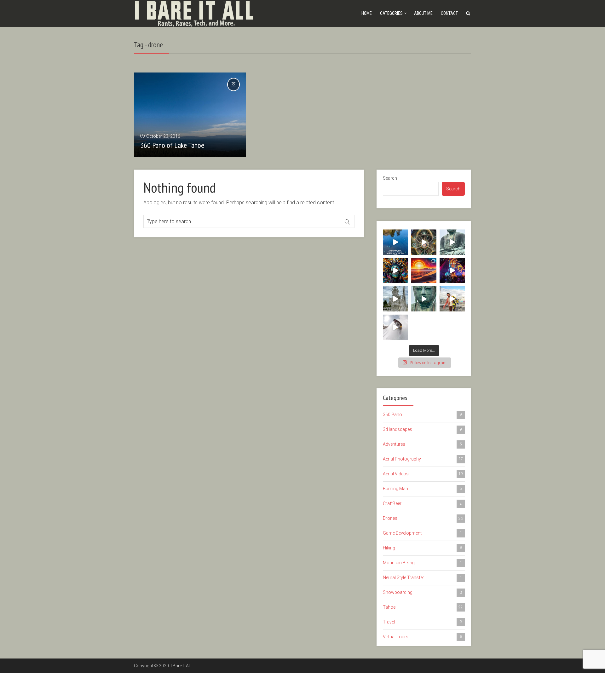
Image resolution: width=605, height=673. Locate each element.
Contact (449, 13)
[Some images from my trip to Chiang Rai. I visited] (395, 298)
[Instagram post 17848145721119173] (395, 242)
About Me (423, 13)
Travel (422, 621)
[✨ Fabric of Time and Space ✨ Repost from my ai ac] (423, 242)
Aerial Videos (423, 473)
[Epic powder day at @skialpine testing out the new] (395, 327)
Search (390, 178)
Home (366, 13)
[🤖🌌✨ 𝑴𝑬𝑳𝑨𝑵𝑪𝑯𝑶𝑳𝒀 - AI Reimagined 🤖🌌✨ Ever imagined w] (452, 298)
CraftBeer (422, 503)
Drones (423, 518)
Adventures (422, 444)
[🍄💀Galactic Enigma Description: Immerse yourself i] (395, 270)
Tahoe (423, 607)
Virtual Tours (422, 636)
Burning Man (422, 488)
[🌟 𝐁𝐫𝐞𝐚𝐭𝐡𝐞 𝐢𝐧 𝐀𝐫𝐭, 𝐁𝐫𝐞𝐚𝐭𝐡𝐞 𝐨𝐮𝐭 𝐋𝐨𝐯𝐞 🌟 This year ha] (423, 270)
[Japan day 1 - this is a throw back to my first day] (452, 242)
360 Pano (422, 414)
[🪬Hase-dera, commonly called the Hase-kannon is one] (423, 298)
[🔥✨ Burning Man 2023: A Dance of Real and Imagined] (452, 270)
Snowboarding (422, 592)
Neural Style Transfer (422, 577)
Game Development (422, 533)
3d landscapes (422, 429)
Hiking (422, 547)
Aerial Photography (423, 458)
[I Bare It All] (194, 12)
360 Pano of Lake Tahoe (172, 145)
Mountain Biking (422, 562)
